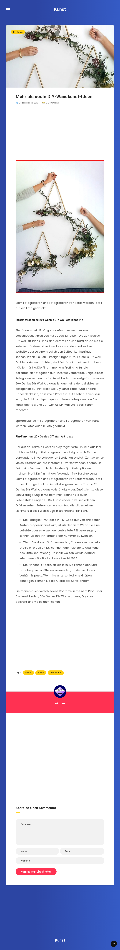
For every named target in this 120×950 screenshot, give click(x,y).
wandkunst (56, 672)
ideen (41, 672)
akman (60, 703)
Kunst (60, 9)
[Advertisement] (60, 132)
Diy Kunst (18, 31)
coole (28, 672)
